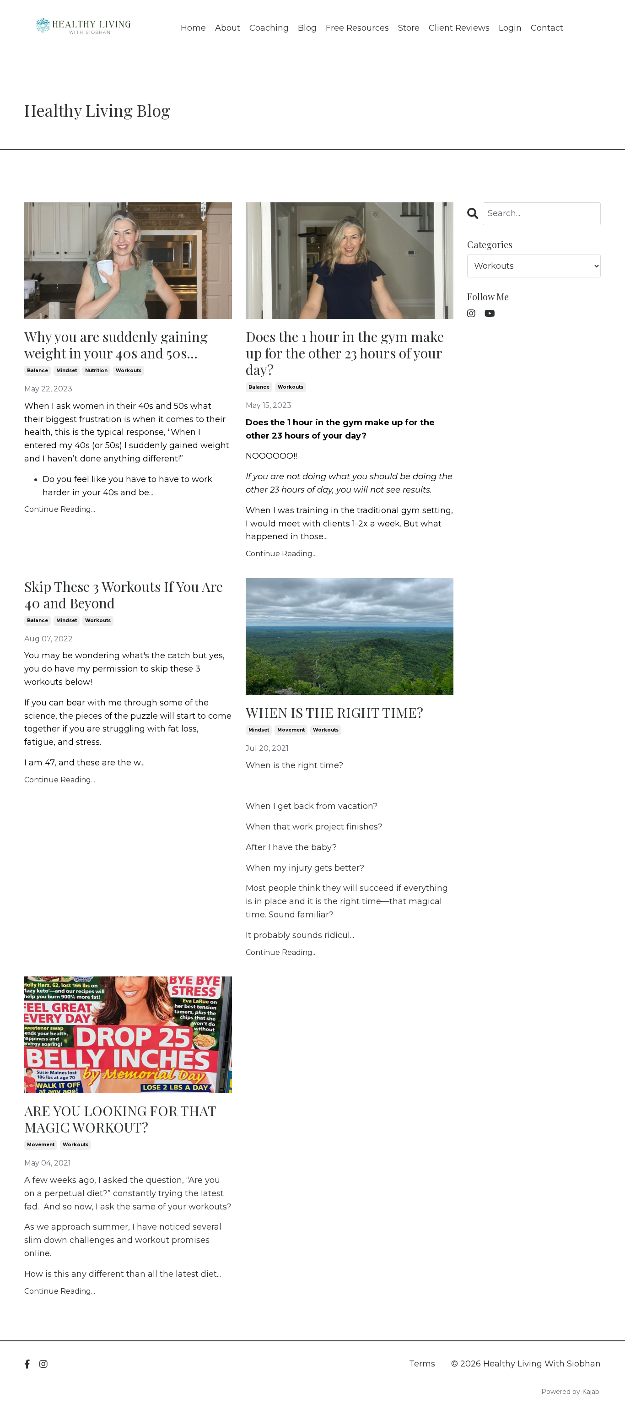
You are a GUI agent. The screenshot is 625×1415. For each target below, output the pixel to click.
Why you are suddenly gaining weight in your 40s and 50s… (116, 344)
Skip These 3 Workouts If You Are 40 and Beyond (123, 594)
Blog (307, 28)
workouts (128, 371)
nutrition (96, 371)
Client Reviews (459, 28)
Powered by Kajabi (571, 1392)
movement (291, 730)
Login (510, 28)
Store (409, 28)
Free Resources (357, 28)
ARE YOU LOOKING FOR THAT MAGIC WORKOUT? (120, 1118)
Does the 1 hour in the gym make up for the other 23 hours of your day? (345, 353)
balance (37, 371)
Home (193, 28)
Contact (547, 28)
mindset (66, 371)
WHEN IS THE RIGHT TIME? (334, 712)
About (227, 28)
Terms (422, 1364)
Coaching (269, 28)
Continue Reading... (59, 509)
